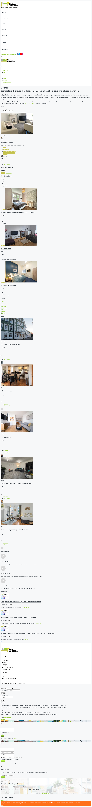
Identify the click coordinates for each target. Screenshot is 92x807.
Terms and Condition (8, 667)
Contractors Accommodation (9, 665)
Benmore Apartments (8, 285)
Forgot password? (5, 734)
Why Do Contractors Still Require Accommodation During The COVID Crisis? (28, 633)
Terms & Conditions (14, 759)
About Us (5, 660)
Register (5, 49)
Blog (4, 29)
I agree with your (10, 759)
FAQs (4, 23)
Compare (5, 162)
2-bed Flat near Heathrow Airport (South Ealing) (18, 212)
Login (4, 42)
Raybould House (7, 142)
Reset (2, 717)
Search (2, 719)
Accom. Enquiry (12, 54)
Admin (10, 604)
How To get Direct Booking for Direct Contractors (18, 617)
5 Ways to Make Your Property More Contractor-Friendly (21, 601)
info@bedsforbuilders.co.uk (9, 678)
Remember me (5, 732)
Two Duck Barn (6, 176)
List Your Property (5, 54)
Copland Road (6, 248)
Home (4, 12)
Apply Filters (7, 717)
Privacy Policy (6, 669)
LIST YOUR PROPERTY (29, 103)
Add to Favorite (6, 164)
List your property (7, 82)
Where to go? (4, 690)
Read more (26, 607)
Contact (5, 35)
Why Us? (5, 18)
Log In (2, 735)
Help (4, 662)
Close (7, 800)
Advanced (3, 693)
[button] (2, 709)
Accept (2, 805)
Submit (2, 777)
